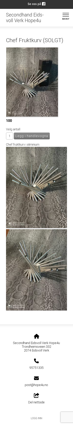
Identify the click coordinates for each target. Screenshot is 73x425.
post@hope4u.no (36, 385)
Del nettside (36, 402)
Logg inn (36, 418)
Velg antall (13, 129)
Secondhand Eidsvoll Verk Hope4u (25, 17)
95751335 (36, 368)
